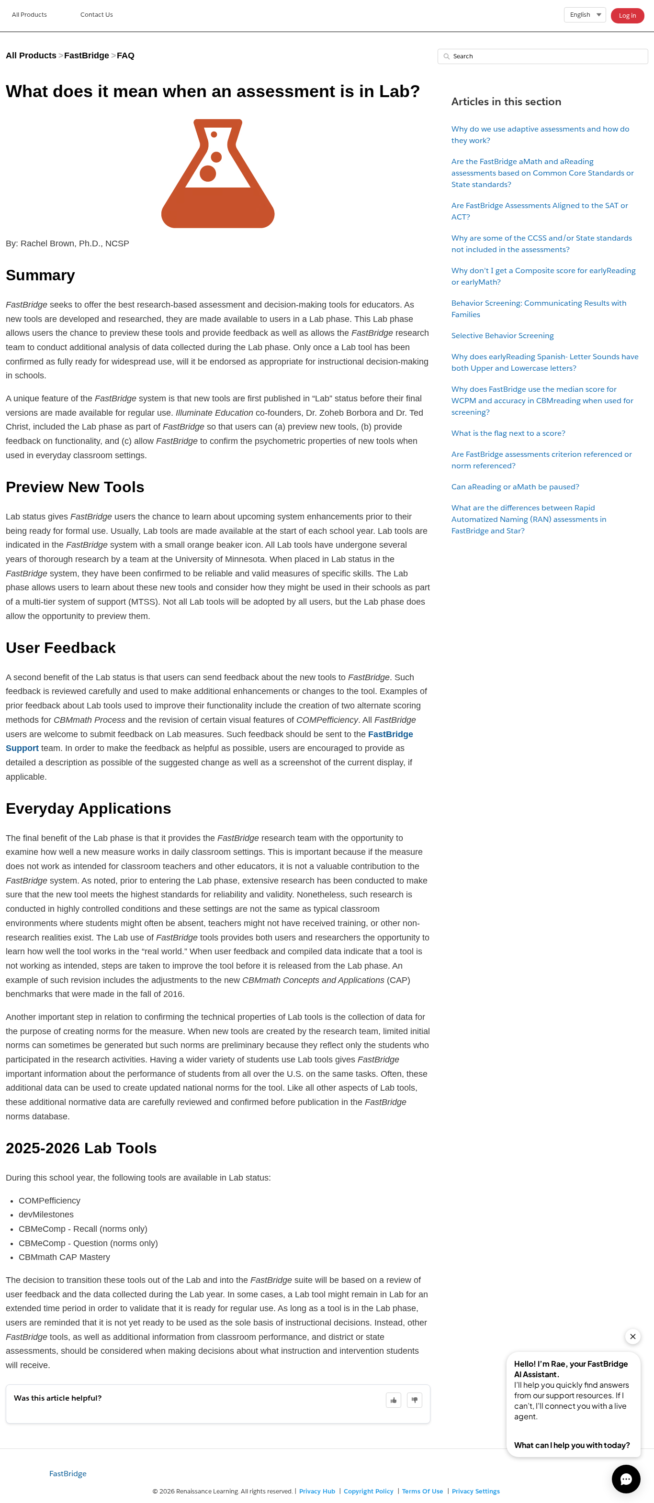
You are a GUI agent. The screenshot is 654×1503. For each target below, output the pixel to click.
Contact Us (96, 15)
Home (29, 16)
